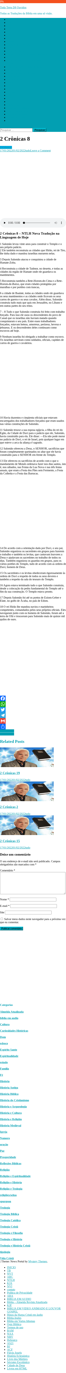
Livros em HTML (17, 120)
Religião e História (11, 1182)
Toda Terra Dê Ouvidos (13, 7)
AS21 (10, 95)
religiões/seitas (8, 1195)
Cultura (5, 1024)
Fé (1, 1074)
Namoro (5, 1138)
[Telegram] (33, 715)
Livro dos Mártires (17, 111)
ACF (10, 101)
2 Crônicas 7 (7, 734)
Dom (3, 1037)
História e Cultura (11, 1112)
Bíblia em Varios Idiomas (21, 73)
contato (11, 41)
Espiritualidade (9, 1056)
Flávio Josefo (14, 104)
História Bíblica (9, 1093)
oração (4, 1144)
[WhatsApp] (33, 704)
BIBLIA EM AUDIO (19, 51)
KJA (9, 35)
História (5, 1081)
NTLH (11, 32)
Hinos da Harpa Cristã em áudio (25, 66)
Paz (2, 1150)
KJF (9, 57)
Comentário (7, 870)
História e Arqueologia (13, 1106)
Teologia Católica (10, 1220)
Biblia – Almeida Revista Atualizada (27, 54)
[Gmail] (33, 721)
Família (4, 1068)
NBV (10, 88)
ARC (10, 28)
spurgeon (5, 1201)
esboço (4, 1043)
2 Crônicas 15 (10, 841)
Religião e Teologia (11, 1188)
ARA (10, 47)
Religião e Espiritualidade (15, 1176)
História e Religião (11, 1119)
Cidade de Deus (16, 117)
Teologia (5, 1207)
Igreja (3, 1131)
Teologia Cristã (9, 1226)
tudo (27, 150)
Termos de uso (15, 79)
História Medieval (10, 1125)
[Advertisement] (33, 185)
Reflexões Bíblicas (10, 1163)
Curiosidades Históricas (14, 1030)
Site (2, 912)
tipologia (5, 1251)
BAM (10, 82)
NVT (10, 25)
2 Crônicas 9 (7, 730)
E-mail (5, 905)
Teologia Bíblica (9, 1214)
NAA (10, 85)
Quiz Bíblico (14, 76)
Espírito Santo (8, 1049)
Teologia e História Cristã (15, 1245)
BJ (8, 98)
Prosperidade (8, 1157)
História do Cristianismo (14, 1100)
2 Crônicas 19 (10, 773)
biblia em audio (9, 1018)
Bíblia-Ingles (14, 69)
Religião (5, 1169)
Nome (4, 899)
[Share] (33, 726)
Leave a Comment (40, 150)
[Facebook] (33, 698)
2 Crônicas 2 (9, 807)
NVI (9, 38)
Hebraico (12, 92)
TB (9, 22)
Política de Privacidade (19, 44)
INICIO (11, 19)
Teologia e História (11, 1239)
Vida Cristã (7, 1258)
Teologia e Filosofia (11, 1232)
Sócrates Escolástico (18, 114)
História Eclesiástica (18, 107)
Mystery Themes (37, 1261)
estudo (4, 1062)
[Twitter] (33, 709)
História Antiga (9, 1087)
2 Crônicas (6, 147)
